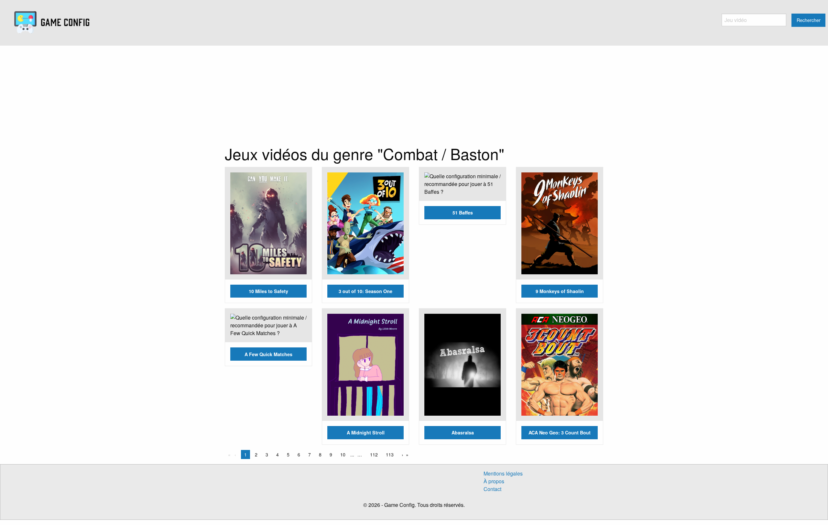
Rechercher (809, 19)
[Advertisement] (414, 94)
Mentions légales (503, 473)
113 (390, 454)
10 (342, 454)
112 (374, 454)
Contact (492, 489)
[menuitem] (52, 22)
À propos (494, 481)
